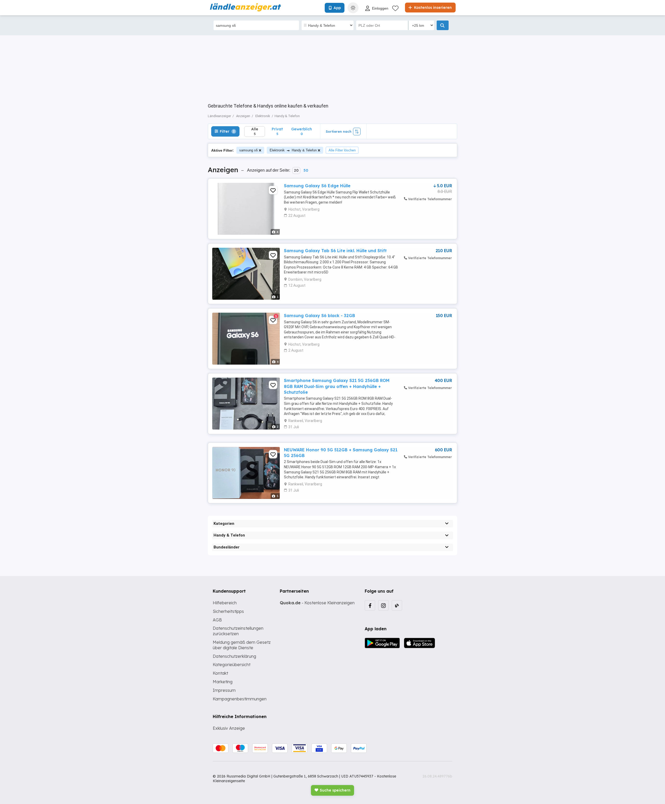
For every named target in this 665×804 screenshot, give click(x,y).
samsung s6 (248, 150)
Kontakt (220, 673)
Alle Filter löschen (342, 150)
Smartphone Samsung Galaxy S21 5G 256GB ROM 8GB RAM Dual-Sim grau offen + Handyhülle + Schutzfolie (336, 386)
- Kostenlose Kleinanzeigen (317, 602)
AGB (217, 619)
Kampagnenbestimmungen (240, 698)
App (337, 7)
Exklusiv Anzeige (229, 728)
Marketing (222, 681)
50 (305, 170)
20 (296, 170)
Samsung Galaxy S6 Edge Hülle (317, 185)
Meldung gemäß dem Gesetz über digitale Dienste (242, 645)
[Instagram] (383, 605)
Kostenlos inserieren (432, 7)
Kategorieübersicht (231, 664)
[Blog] (397, 605)
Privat (277, 131)
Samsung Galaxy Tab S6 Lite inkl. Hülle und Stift (335, 250)
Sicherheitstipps (228, 611)
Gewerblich (301, 131)
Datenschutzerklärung (234, 656)
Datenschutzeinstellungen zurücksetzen (238, 631)
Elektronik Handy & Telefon (293, 150)
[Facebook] (370, 605)
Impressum (224, 690)
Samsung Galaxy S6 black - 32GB (319, 315)
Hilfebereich (225, 602)
